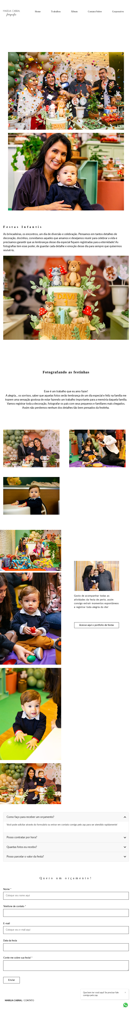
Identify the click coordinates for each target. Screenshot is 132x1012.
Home (38, 11)
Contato (29, 1001)
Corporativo (118, 11)
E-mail (6, 923)
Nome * (7, 889)
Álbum (74, 11)
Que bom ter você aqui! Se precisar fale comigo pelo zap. (101, 994)
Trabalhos (56, 11)
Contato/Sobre (95, 11)
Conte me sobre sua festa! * (17, 958)
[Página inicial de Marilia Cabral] (15, 11)
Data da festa (10, 941)
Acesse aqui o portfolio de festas (96, 625)
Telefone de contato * (14, 906)
